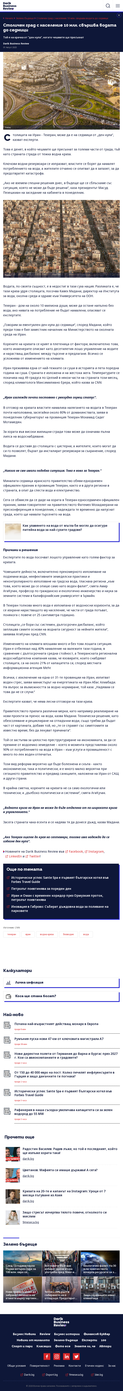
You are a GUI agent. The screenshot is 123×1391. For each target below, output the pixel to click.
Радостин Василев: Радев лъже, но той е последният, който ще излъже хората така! (70, 1151)
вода (86, 934)
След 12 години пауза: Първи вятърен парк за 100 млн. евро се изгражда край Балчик (21, 1270)
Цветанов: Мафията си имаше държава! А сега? (60, 1170)
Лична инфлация (28, 982)
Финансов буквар (97, 1334)
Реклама (59, 1365)
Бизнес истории (67, 1334)
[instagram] (56, 1356)
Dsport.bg (52, 1374)
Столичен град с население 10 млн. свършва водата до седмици (72, 18)
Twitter (34, 856)
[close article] (119, 15)
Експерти (89, 1340)
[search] (108, 6)
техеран (11, 934)
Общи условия (16, 1365)
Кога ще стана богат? (35, 996)
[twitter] (76, 1356)
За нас (112, 1365)
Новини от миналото (33, 1340)
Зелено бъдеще (25, 18)
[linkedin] (66, 1356)
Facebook (76, 851)
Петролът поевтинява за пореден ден (41, 889)
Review (45, 1334)
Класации (44, 1346)
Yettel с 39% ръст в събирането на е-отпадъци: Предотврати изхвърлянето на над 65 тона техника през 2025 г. (61, 1298)
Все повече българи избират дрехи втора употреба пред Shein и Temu (59, 1270)
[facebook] (47, 1356)
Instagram (96, 851)
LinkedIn (15, 856)
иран (28, 934)
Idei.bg (99, 1374)
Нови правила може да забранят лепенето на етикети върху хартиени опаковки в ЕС (22, 1296)
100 (103, 1340)
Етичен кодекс (94, 1365)
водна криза (47, 934)
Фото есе (62, 1346)
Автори (105, 1346)
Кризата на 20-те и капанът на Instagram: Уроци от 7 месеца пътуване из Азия (64, 1193)
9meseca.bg (31, 1222)
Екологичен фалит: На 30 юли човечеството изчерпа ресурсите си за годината (99, 1270)
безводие (68, 934)
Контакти (75, 1365)
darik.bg (28, 1159)
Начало (9, 18)
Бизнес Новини (24, 1334)
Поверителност (40, 1365)
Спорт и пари (22, 1346)
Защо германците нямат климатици (99, 1296)
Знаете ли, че (84, 1346)
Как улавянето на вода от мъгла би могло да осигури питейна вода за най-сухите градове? (65, 527)
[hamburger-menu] (118, 6)
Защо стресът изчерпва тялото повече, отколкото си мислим (65, 1214)
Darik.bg (29, 1374)
